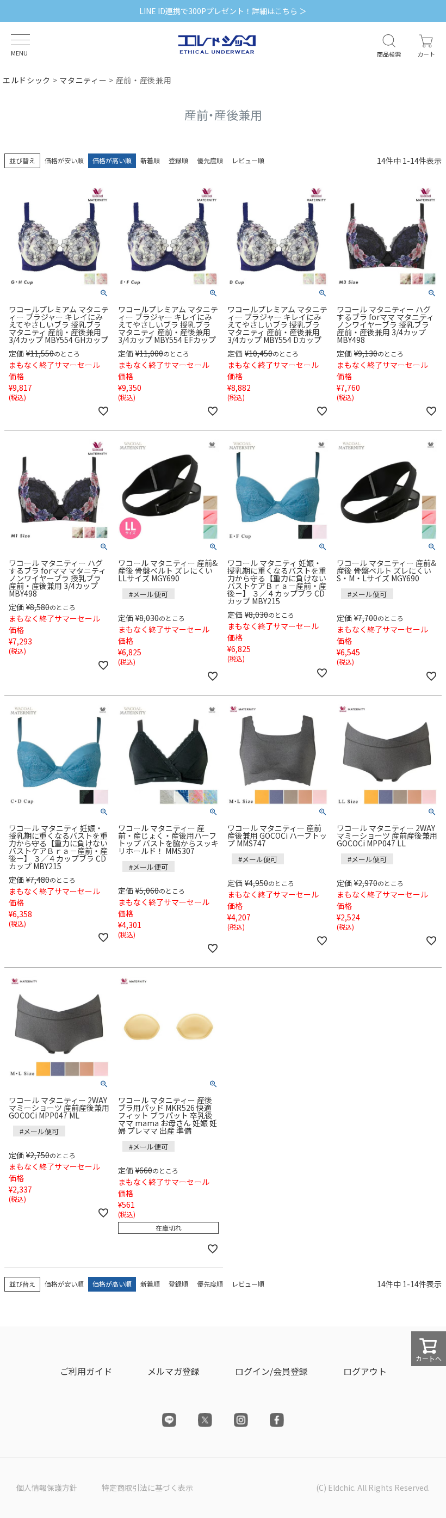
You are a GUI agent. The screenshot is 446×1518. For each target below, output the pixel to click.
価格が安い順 (64, 160)
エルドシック (27, 80)
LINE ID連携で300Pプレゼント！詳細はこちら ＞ (223, 10)
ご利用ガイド (86, 1371)
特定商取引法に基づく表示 (147, 1487)
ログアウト (365, 1371)
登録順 (178, 160)
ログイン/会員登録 (271, 1371)
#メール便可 (148, 594)
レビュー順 (248, 160)
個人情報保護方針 (46, 1487)
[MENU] (20, 39)
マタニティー (83, 80)
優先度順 (210, 160)
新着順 (150, 160)
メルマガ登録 (173, 1371)
